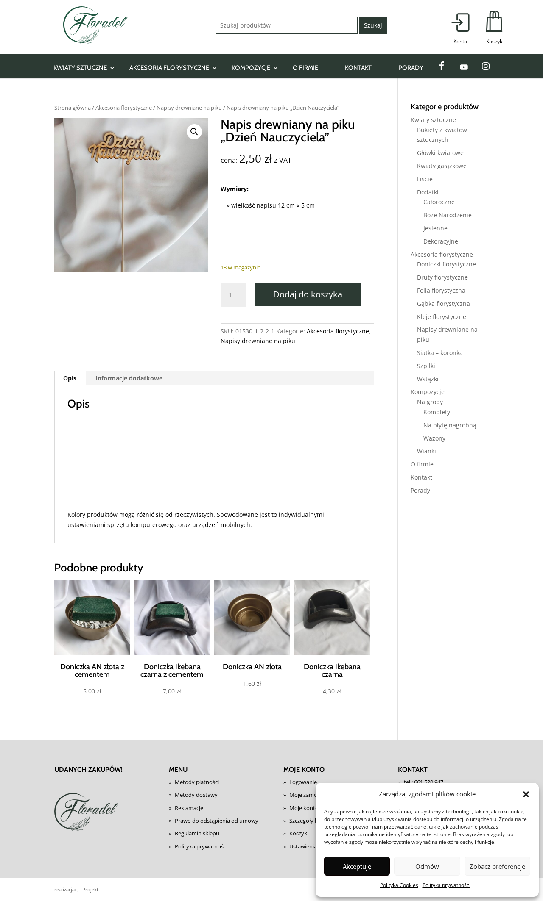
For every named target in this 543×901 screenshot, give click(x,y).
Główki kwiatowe (440, 153)
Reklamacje (189, 808)
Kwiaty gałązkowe (442, 166)
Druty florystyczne (442, 277)
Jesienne (435, 228)
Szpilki (426, 366)
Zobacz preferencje (497, 866)
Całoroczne (439, 202)
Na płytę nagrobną (449, 425)
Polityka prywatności (446, 885)
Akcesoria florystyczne (169, 68)
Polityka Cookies (399, 885)
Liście (425, 179)
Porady (410, 68)
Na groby (430, 402)
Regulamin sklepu (197, 833)
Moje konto (304, 808)
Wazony (434, 438)
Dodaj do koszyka (307, 294)
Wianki (426, 451)
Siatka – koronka (440, 353)
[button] (526, 794)
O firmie (305, 68)
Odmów (427, 866)
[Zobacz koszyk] (494, 28)
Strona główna (72, 107)
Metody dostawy (196, 794)
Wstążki (428, 379)
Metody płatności (197, 782)
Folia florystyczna (441, 290)
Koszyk (298, 833)
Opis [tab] (69, 378)
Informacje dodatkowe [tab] (128, 378)
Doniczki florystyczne (446, 264)
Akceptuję (357, 866)
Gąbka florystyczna (443, 303)
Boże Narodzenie (447, 215)
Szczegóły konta (309, 820)
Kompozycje (251, 68)
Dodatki (428, 192)
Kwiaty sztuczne (80, 68)
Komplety (436, 412)
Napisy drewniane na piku (189, 107)
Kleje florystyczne (441, 317)
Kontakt (358, 68)
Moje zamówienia (311, 794)
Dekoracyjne (440, 241)
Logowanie (303, 782)
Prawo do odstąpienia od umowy (216, 820)
